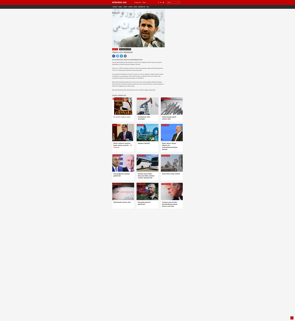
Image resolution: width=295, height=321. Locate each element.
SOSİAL (120, 6)
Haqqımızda (137, 2)
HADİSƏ (130, 6)
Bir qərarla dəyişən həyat (121, 117)
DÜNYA (125, 6)
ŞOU (148, 6)
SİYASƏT (115, 6)
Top (291, 317)
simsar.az (119, 2)
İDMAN (135, 6)
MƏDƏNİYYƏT (141, 6)
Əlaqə (144, 2)
